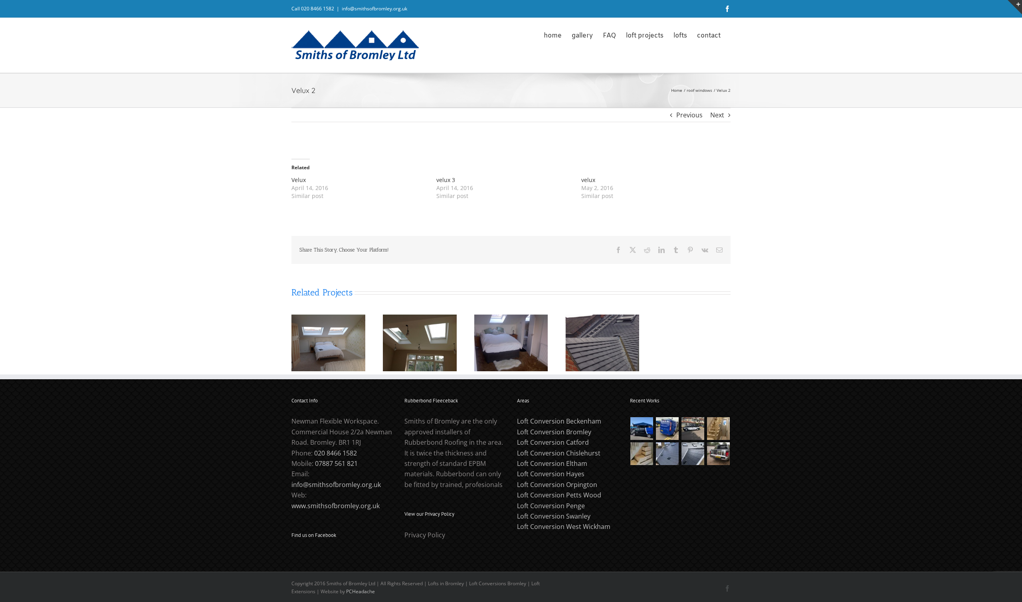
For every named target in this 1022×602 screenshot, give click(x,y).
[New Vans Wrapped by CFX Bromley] (642, 428)
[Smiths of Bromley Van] (719, 453)
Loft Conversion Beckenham (559, 421)
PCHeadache (360, 591)
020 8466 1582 (335, 453)
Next (717, 115)
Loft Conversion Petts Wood (559, 495)
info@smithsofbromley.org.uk (374, 8)
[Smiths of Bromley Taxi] (693, 428)
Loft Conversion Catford (553, 442)
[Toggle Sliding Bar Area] (1015, 7)
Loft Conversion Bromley (554, 432)
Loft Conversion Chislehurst (558, 453)
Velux (298, 180)
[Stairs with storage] (642, 453)
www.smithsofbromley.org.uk (335, 505)
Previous (689, 115)
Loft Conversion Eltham (552, 463)
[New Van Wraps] (667, 428)
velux (588, 180)
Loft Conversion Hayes (550, 473)
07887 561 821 (336, 463)
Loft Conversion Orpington (557, 484)
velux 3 (445, 180)
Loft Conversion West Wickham (563, 526)
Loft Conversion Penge (551, 505)
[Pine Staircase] (719, 428)
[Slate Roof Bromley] (667, 453)
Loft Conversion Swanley (553, 516)
